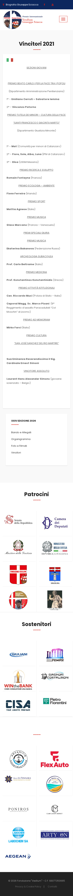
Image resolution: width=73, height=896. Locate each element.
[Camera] (54, 523)
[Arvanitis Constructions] (18, 759)
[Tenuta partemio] (18, 779)
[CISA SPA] (18, 705)
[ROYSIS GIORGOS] (54, 833)
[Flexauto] (54, 759)
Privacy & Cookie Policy (28, 886)
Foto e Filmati (19, 446)
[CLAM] (54, 810)
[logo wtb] (18, 680)
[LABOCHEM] (18, 835)
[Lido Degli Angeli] (54, 784)
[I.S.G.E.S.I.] (54, 575)
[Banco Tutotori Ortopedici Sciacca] (18, 600)
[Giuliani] (18, 655)
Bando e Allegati (21, 432)
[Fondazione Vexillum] (18, 575)
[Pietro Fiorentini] (54, 701)
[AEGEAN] (18, 856)
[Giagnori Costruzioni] (54, 675)
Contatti (52, 886)
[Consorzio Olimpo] (54, 653)
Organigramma (21, 439)
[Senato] (18, 520)
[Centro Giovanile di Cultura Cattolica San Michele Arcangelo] (54, 600)
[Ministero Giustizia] (18, 547)
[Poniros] (18, 810)
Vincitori (16, 452)
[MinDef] (54, 548)
